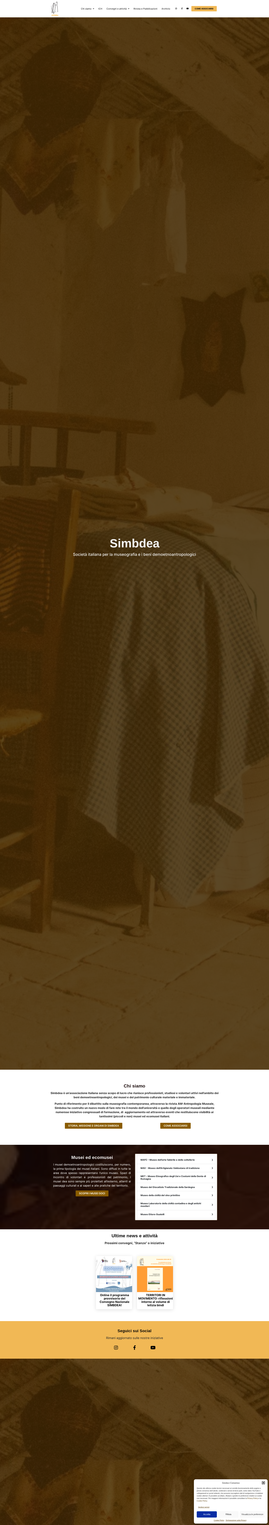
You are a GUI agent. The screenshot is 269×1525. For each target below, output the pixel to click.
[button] (263, 1482)
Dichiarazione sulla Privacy (236, 1520)
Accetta (206, 1514)
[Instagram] (176, 9)
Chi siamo (86, 8)
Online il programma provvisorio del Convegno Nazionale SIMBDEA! (114, 1300)
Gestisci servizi (203, 1507)
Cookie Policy (202, 1501)
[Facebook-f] (182, 9)
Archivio (166, 8)
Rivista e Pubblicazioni (145, 8)
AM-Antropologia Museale (196, 1103)
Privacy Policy (252, 1498)
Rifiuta (228, 1514)
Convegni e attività (116, 8)
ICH (100, 8)
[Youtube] (188, 9)
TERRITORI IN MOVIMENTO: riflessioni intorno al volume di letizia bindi (155, 1300)
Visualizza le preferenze (252, 1514)
